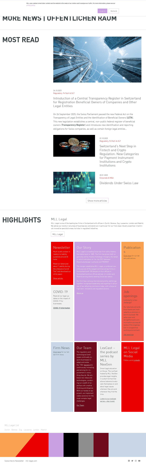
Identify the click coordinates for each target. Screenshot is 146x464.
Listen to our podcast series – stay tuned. (108, 399)
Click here (127, 255)
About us (80, 293)
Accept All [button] (102, 11)
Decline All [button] (114, 11)
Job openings (128, 334)
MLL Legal (57, 234)
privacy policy (30, 5)
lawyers (87, 364)
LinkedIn (137, 360)
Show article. (58, 278)
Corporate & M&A (107, 177)
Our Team (80, 405)
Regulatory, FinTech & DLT (63, 93)
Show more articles (97, 200)
